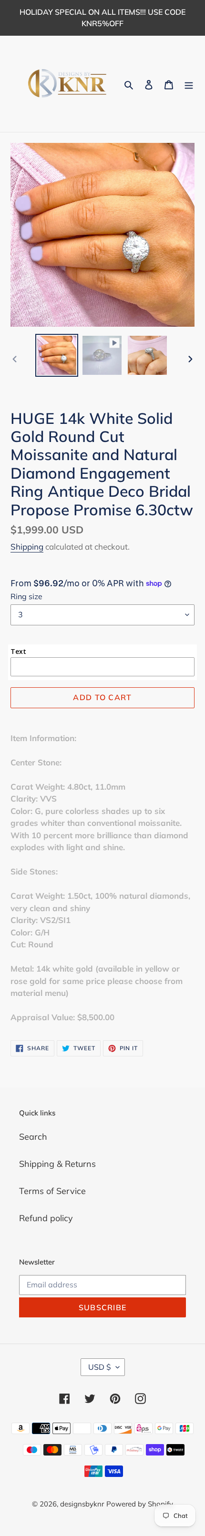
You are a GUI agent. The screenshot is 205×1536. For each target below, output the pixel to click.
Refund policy (46, 1218)
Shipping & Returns (57, 1163)
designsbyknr (82, 1503)
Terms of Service (52, 1190)
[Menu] (189, 84)
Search (33, 1136)
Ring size (26, 596)
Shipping (26, 547)
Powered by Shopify (139, 1503)
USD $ (99, 1367)
